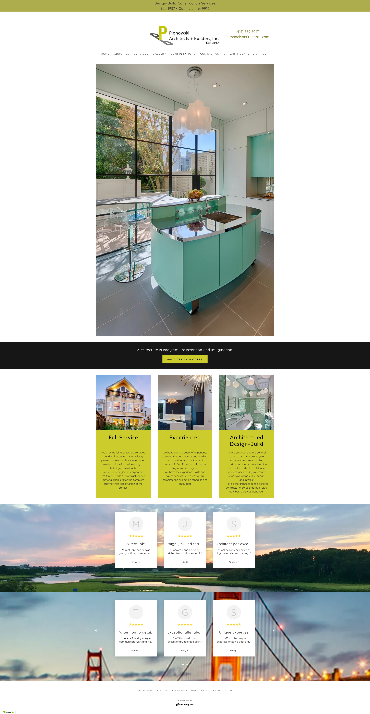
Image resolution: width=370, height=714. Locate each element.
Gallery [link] (159, 53)
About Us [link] (121, 53)
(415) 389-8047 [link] (247, 31)
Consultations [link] (183, 53)
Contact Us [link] (209, 53)
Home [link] (105, 53)
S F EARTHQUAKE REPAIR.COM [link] (246, 53)
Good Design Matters (185, 359)
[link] (185, 34)
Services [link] (141, 53)
